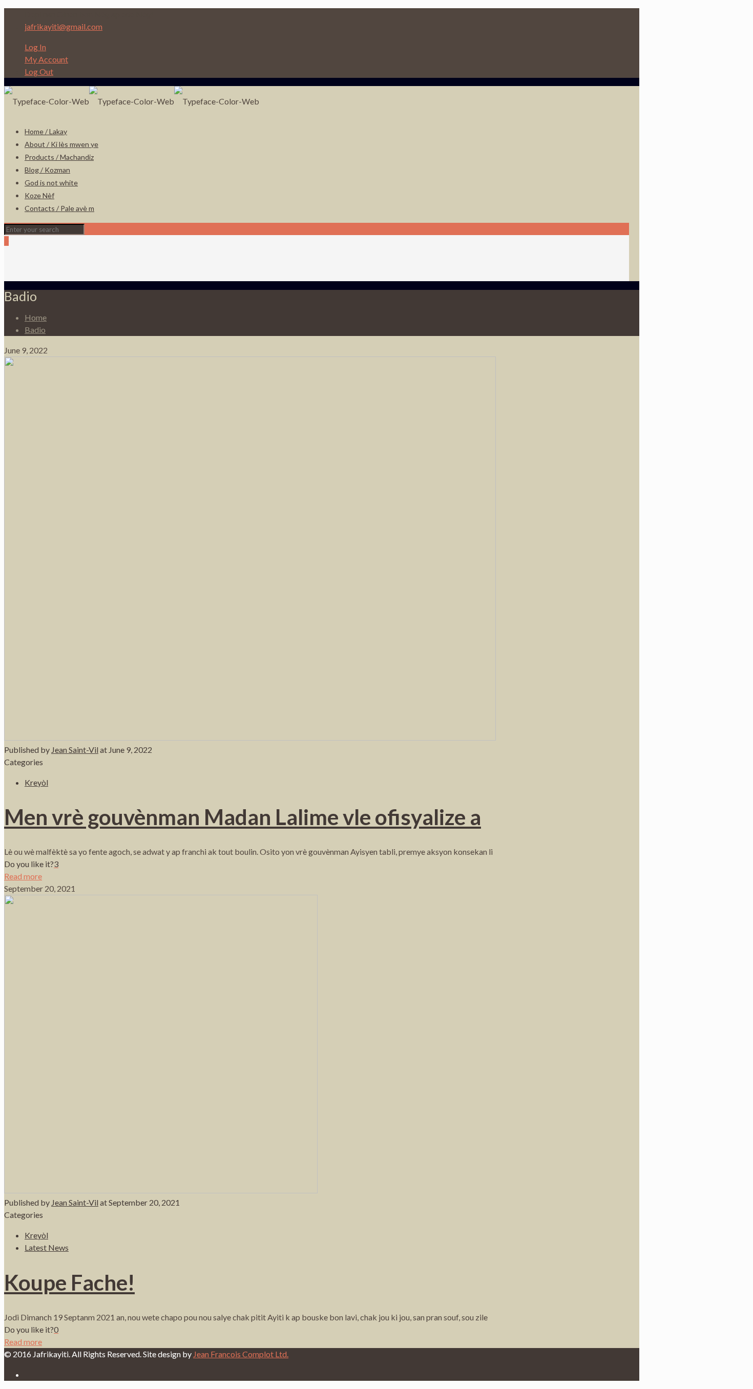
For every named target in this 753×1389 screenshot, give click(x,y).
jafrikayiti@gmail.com (63, 26)
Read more (23, 876)
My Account (46, 59)
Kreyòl (36, 782)
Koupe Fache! (69, 1282)
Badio (35, 329)
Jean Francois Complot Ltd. (240, 1354)
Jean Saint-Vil (74, 749)
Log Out (39, 71)
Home (36, 317)
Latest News (47, 1247)
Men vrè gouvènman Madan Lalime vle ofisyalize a (242, 817)
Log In (35, 47)
